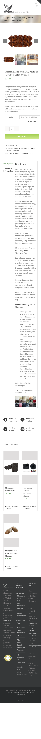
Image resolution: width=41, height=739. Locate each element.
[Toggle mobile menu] (36, 3)
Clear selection (34, 121)
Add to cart (21, 136)
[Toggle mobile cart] (36, 6)
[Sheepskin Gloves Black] (11, 467)
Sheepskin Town (20, 621)
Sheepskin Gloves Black (10, 489)
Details (15, 506)
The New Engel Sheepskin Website (20, 645)
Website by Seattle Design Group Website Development (20, 693)
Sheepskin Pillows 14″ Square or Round (27, 492)
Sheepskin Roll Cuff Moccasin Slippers (11, 553)
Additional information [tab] (7, 169)
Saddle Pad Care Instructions (20, 671)
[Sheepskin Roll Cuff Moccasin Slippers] (11, 530)
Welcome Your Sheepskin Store (20, 631)
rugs (10, 153)
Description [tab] (7, 163)
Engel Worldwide (20, 614)
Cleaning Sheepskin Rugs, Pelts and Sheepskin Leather (20, 600)
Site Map (32, 690)
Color (11, 117)
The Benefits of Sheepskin (20, 658)
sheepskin (17, 153)
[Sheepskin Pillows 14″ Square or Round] (29, 467)
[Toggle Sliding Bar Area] (39, 2)
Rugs (16, 148)
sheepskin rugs (27, 153)
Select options (9, 507)
